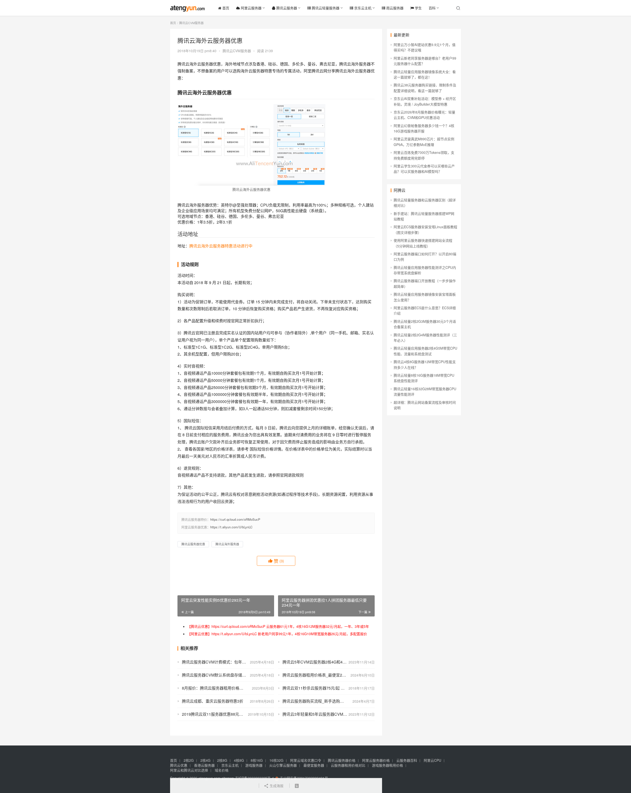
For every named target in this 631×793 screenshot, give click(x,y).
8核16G (257, 760)
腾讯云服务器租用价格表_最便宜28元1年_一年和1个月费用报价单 (328, 675)
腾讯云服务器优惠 (193, 544)
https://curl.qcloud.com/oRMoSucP (235, 519)
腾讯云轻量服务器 (325, 7)
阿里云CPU (432, 760)
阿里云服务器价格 (376, 760)
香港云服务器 (204, 765)
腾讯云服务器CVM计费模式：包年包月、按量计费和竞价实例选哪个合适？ (228, 662)
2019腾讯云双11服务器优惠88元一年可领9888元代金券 (228, 714)
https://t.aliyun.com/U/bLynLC (231, 527)
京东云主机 (362, 7)
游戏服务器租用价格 (387, 765)
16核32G (276, 760)
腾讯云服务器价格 (341, 760)
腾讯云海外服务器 (227, 544)
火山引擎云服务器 (283, 765)
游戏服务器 (254, 765)
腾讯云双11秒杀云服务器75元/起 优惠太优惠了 (323, 688)
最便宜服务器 (313, 765)
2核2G (189, 760)
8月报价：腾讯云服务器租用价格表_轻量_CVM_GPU (228, 688)
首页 (225, 7)
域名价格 (221, 770)
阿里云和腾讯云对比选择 (189, 770)
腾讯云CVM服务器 (237, 50)
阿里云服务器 (251, 7)
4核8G (239, 760)
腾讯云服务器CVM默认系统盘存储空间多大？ (222, 675)
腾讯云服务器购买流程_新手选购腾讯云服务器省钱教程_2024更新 (328, 701)
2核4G (205, 760)
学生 (418, 7)
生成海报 (276, 785)
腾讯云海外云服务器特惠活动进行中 (220, 246)
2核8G (222, 760)
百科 (432, 7)
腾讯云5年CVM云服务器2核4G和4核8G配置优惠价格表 (328, 662)
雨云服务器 (394, 7)
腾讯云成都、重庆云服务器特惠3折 (212, 701)
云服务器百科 (406, 760)
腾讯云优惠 (178, 765)
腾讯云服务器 (286, 7)
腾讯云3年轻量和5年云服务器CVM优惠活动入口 (324, 714)
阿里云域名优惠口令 (305, 760)
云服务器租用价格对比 (348, 765)
